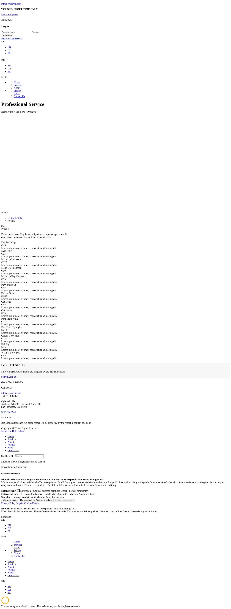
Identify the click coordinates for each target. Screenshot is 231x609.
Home (11, 436)
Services (12, 439)
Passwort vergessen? (11, 38)
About (11, 442)
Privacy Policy (8, 503)
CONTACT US (9, 377)
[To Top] (5, 603)
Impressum (6, 431)
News (10, 447)
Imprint (20, 503)
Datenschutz (18, 431)
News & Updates (9, 14)
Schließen (6, 516)
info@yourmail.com (11, 4)
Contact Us (13, 450)
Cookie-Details (31, 503)
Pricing (11, 444)
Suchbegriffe (7, 456)
